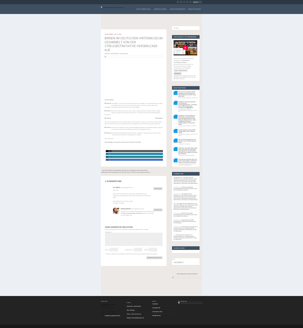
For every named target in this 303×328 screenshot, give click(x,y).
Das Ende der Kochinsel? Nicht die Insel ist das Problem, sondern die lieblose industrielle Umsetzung (187, 161)
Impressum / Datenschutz (134, 306)
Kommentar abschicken (154, 257)
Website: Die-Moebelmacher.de (135, 318)
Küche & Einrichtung (143, 9)
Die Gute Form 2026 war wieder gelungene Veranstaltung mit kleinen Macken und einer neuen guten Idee (187, 94)
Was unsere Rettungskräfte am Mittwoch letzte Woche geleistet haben (187, 141)
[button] (108, 151)
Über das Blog (130, 310)
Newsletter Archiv (194, 9)
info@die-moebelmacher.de (112, 315)
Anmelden (178, 73)
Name (107, 249)
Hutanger (107, 53)
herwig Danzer (178, 177)
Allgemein (188, 97)
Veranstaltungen (160, 9)
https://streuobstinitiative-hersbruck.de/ (133, 213)
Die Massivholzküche (186, 165)
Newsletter (193, 125)
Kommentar (108, 232)
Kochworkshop (190, 110)
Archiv (173, 259)
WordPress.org (156, 315)
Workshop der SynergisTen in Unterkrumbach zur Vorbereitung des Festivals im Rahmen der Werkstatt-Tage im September (186, 229)
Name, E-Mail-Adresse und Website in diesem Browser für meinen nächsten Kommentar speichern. (132, 254)
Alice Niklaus (110, 34)
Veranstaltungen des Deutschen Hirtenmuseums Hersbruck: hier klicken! (123, 142)
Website (146, 249)
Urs (174, 203)
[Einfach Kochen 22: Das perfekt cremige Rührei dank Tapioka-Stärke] (176, 131)
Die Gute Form (194, 97)
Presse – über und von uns (134, 314)
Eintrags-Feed (156, 307)
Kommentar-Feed (157, 311)
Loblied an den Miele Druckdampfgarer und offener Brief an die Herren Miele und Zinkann (185, 188)
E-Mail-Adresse (129, 249)
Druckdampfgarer (182, 110)
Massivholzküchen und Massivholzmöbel (187, 274)
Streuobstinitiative (114, 53)
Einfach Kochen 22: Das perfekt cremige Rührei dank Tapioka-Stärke (187, 131)
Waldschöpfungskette (178, 9)
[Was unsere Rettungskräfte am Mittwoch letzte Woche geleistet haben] (176, 141)
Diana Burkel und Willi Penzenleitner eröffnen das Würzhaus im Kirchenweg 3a (185, 221)
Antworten (158, 188)
